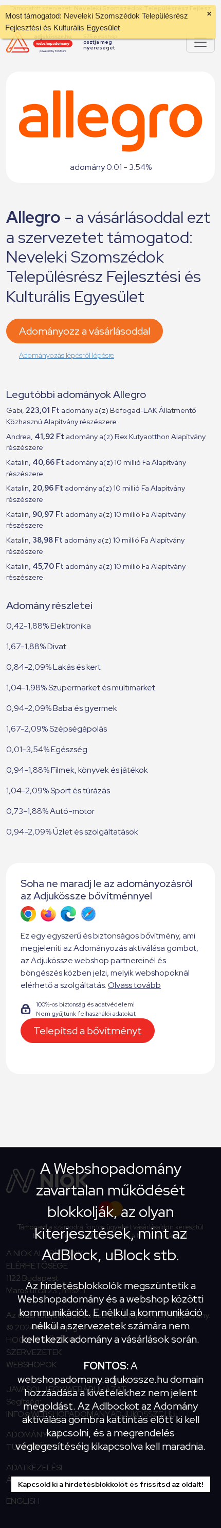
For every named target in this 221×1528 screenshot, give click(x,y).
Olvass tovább (134, 985)
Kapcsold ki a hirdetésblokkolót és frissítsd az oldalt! (111, 1484)
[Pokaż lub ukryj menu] (200, 42)
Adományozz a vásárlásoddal (84, 331)
